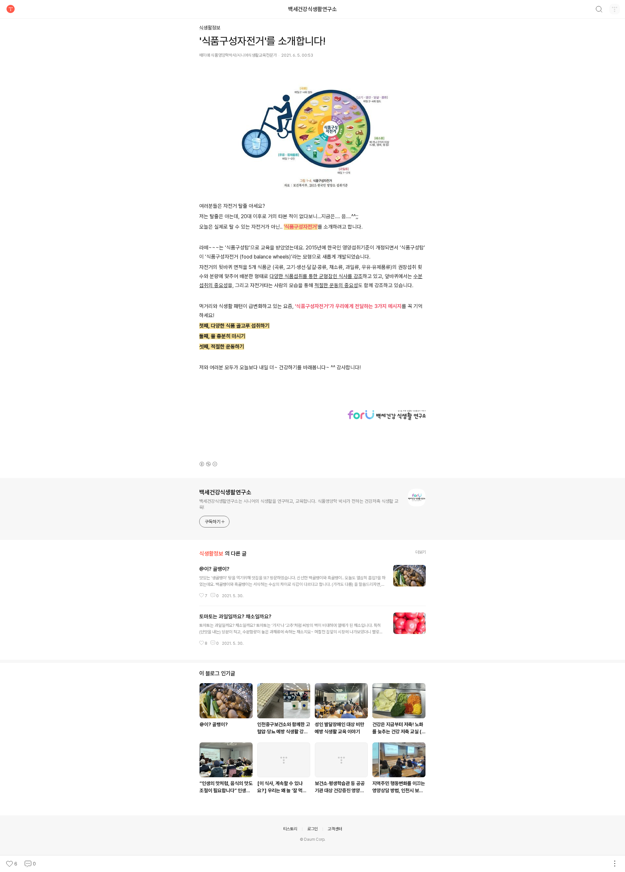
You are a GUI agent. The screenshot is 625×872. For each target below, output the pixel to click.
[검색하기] (599, 10)
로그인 (312, 828)
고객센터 (335, 828)
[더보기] (614, 864)
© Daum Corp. (313, 839)
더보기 (420, 552)
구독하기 (212, 521)
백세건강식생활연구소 (312, 9)
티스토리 (290, 828)
